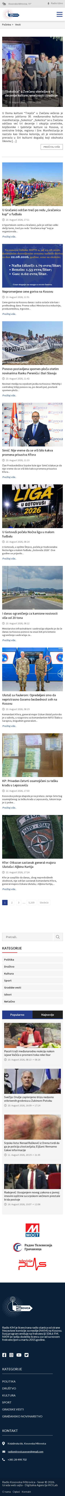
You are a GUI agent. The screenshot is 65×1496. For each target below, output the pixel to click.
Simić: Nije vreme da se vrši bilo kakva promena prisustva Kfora (27, 452)
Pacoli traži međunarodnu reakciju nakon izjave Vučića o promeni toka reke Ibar (29, 1053)
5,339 (31, 902)
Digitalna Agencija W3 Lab (41, 1485)
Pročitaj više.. (9, 236)
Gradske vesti (12, 987)
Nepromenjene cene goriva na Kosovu (27, 291)
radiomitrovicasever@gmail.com (25, 1451)
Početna (7, 24)
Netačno (9, 1001)
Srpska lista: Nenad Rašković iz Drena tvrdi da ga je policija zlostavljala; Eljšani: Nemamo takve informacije (31, 1146)
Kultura (9, 973)
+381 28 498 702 (17, 1459)
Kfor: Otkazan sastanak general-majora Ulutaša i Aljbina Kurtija (29, 864)
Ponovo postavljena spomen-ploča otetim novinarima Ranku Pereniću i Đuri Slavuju (30, 371)
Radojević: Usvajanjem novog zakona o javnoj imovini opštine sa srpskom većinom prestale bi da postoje (32, 1195)
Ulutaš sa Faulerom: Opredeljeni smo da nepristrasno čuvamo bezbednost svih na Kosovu (29, 699)
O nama (6, 1491)
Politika (9, 959)
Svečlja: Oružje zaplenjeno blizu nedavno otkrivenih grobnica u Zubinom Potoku (29, 1098)
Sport (8, 980)
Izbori (8, 994)
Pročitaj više (52, 146)
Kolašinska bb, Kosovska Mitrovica (27, 1443)
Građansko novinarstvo (22, 1416)
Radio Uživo (57, 3)
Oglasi (16, 1491)
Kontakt (26, 1491)
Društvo (9, 966)
